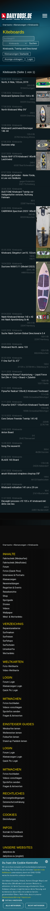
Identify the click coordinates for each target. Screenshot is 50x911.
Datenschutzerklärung (13, 802)
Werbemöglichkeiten (13, 836)
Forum (6, 566)
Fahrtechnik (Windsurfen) (15, 558)
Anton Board (7, 432)
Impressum (8, 806)
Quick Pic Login (10, 690)
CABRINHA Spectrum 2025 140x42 (18, 211)
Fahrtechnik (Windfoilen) (14, 562)
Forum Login (9, 682)
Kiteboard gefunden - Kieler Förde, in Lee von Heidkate (18, 176)
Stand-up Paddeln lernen (15, 741)
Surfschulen (8, 645)
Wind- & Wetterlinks (12, 616)
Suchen (33, 43)
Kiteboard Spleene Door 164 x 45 (17, 96)
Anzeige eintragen (14, 59)
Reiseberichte (9, 591)
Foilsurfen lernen (11, 737)
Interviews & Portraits (13, 575)
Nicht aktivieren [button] (36, 905)
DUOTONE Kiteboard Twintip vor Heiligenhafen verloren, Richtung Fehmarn (17, 195)
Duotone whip (8, 144)
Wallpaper (7, 612)
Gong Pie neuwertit (10, 446)
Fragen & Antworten (12, 715)
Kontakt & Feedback (13, 832)
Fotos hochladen (11, 703)
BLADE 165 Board (10, 460)
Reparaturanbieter (11, 628)
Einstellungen (9, 819)
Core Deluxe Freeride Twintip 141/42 (19, 418)
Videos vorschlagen (12, 707)
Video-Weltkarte (11, 670)
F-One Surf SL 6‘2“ (10, 361)
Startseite (7, 25)
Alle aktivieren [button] (13, 905)
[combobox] (46, 861)
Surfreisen (8, 636)
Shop (5, 596)
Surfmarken (8, 632)
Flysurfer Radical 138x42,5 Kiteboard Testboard (24, 391)
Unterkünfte (9, 649)
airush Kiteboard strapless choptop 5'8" (20, 473)
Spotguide (8, 600)
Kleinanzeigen (20, 25)
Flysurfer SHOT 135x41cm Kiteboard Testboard (25, 405)
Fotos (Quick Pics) (12, 571)
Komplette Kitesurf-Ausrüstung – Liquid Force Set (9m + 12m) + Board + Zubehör (24, 376)
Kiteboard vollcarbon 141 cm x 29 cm (19, 487)
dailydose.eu (9, 856)
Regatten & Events (12, 587)
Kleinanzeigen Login (12, 686)
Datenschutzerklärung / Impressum (16, 897)
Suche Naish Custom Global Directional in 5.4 (23, 333)
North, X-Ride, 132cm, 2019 (14, 82)
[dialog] (25, 884)
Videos (6, 608)
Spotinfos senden (11, 711)
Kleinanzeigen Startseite (17, 54)
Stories (6, 604)
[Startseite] (16, 18)
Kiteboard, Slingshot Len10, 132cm (18, 252)
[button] (25, 900)
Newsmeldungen (11, 583)
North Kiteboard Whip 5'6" (14, 109)
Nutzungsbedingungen (13, 798)
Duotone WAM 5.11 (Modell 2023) (18, 266)
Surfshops (8, 641)
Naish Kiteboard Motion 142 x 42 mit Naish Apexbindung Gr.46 (17, 318)
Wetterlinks (8, 653)
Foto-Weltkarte (10, 666)
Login (30, 59)
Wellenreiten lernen (12, 732)
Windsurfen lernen (11, 728)
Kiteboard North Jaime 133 (14, 347)
